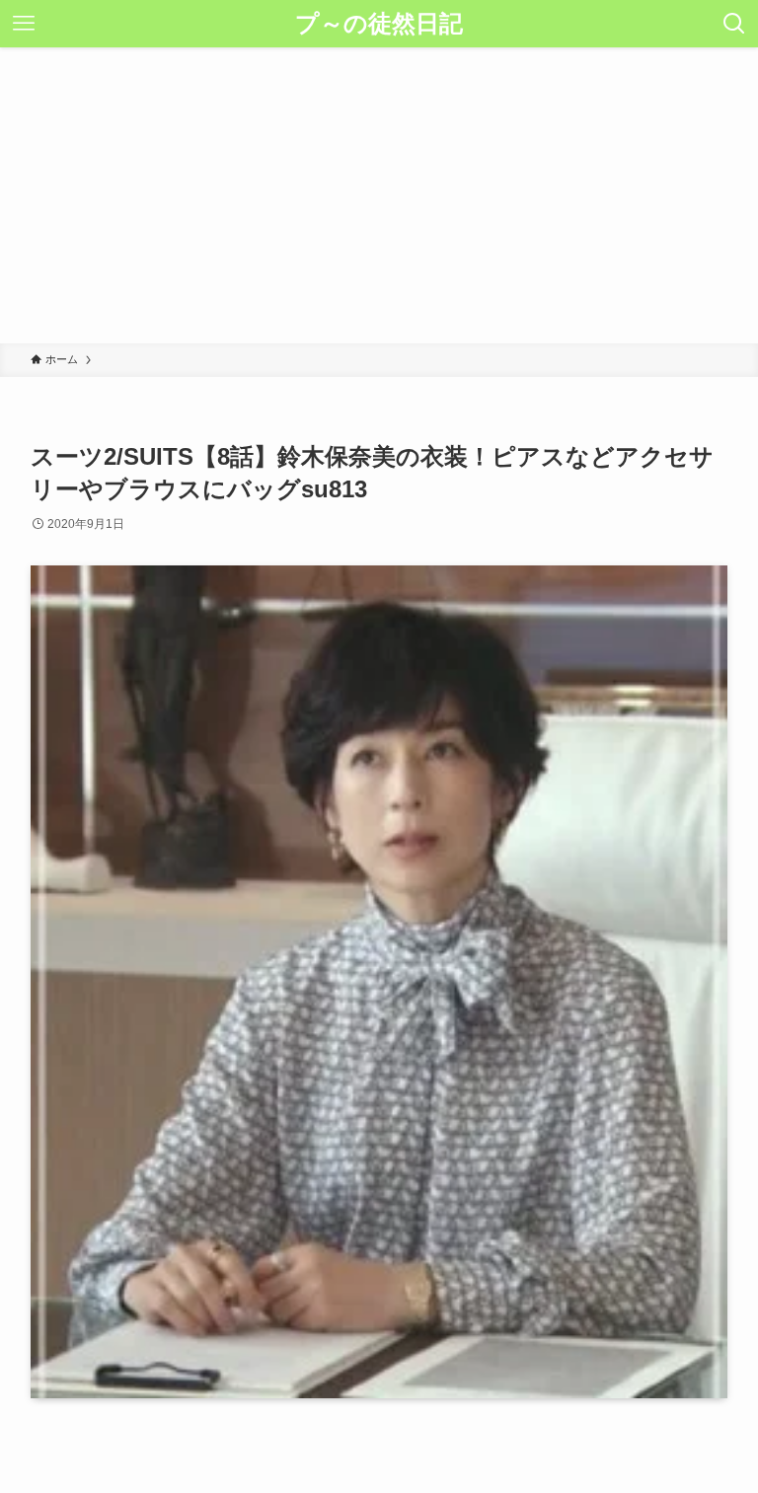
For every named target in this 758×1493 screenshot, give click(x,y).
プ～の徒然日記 (379, 24)
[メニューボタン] (23, 23)
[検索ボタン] (734, 23)
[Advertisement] (379, 195)
